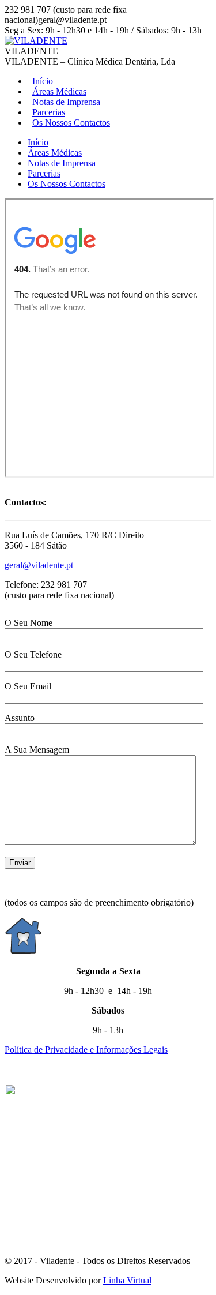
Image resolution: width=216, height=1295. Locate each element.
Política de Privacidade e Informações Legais (86, 1049)
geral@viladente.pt (39, 565)
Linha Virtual (127, 1280)
